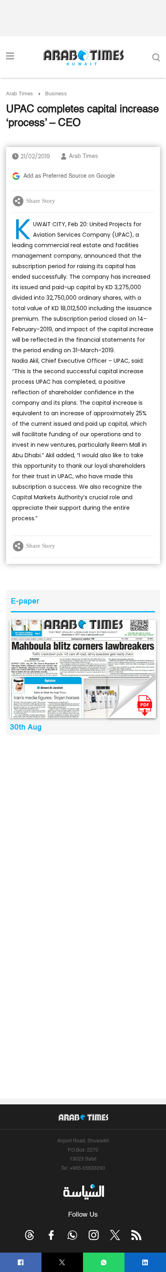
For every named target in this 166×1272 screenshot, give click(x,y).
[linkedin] (145, 1262)
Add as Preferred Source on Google (69, 176)
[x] (115, 1235)
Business (56, 94)
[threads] (30, 1235)
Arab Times (19, 94)
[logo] (83, 57)
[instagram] (94, 1235)
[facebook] (21, 1262)
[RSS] (136, 1235)
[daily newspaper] (83, 669)
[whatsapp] (104, 1262)
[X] (62, 1262)
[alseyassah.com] (83, 1192)
